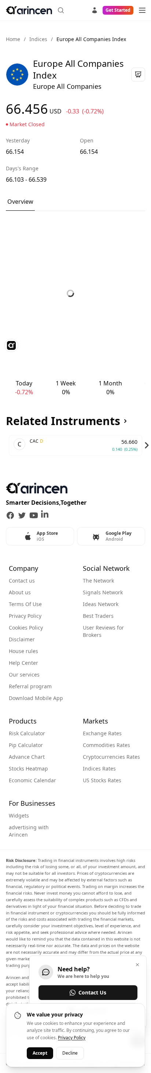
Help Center (23, 662)
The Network (98, 580)
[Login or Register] (94, 9)
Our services (24, 674)
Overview (20, 201)
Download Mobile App (36, 698)
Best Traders (98, 615)
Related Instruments (63, 421)
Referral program (30, 686)
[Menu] (142, 10)
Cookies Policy (26, 627)
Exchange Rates (102, 733)
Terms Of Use (25, 604)
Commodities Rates (106, 745)
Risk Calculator (27, 733)
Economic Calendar (32, 780)
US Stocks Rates (102, 780)
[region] (75, 445)
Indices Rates (99, 768)
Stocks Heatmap (28, 768)
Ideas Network (100, 604)
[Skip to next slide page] (146, 445)
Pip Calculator (26, 745)
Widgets (19, 815)
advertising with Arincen (29, 831)
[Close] (137, 964)
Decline (70, 1053)
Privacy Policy (25, 615)
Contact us (22, 580)
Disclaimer (22, 639)
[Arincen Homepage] (29, 10)
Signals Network (103, 592)
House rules (23, 651)
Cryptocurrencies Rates (111, 756)
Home (13, 39)
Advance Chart (27, 756)
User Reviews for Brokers (103, 631)
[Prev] (4, 445)
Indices (38, 39)
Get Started (118, 10)
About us (20, 592)
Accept (40, 1053)
